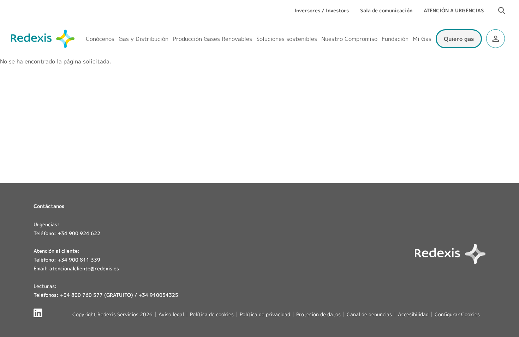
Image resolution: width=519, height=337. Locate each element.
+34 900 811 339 (79, 259)
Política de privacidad (265, 314)
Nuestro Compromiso (349, 39)
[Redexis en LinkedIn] (38, 313)
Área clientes (495, 38)
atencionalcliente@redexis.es (84, 268)
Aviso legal (171, 314)
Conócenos (100, 39)
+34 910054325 (158, 295)
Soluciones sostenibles (286, 39)
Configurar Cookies (457, 314)
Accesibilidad (413, 314)
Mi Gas (422, 39)
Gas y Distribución (143, 39)
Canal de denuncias (369, 314)
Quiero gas (459, 39)
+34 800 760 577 (81, 295)
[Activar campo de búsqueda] (501, 10)
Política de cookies (212, 314)
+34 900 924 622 (79, 233)
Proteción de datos (318, 314)
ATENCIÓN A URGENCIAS (454, 10)
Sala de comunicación (386, 10)
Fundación (395, 39)
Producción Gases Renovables (212, 39)
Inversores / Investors (321, 10)
